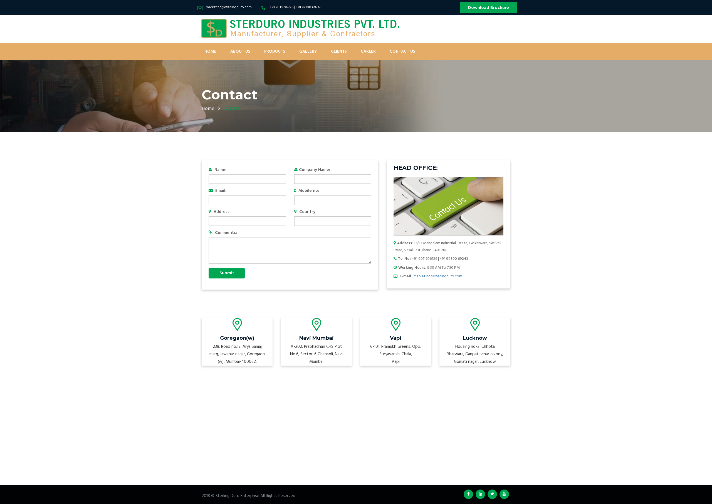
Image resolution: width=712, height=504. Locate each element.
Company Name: (314, 170)
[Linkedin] (480, 494)
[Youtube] (504, 494)
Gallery (308, 51)
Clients (339, 51)
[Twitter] (492, 494)
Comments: (225, 233)
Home (210, 51)
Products (274, 51)
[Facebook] (468, 494)
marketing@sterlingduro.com (438, 276)
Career (368, 51)
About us (240, 51)
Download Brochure (488, 7)
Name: (219, 170)
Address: (221, 212)
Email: (220, 191)
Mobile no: (308, 191)
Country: (307, 212)
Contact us (402, 51)
